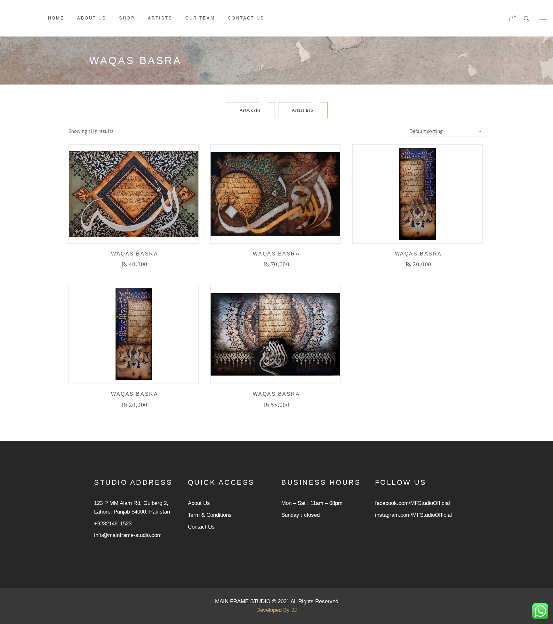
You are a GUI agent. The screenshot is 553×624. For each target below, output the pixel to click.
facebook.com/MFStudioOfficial (412, 503)
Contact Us (201, 527)
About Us (199, 503)
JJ (294, 610)
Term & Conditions (210, 515)
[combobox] (445, 131)
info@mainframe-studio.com (128, 535)
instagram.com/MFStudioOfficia (413, 515)
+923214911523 (113, 524)
